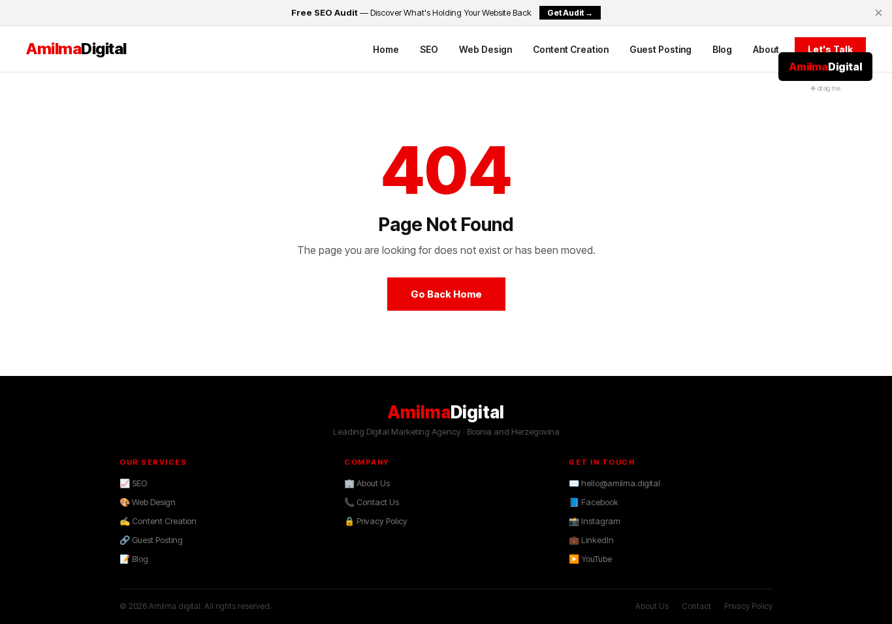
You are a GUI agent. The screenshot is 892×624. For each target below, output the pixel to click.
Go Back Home (446, 294)
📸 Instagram (594, 521)
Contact (696, 606)
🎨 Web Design (147, 502)
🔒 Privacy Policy (375, 521)
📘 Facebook (593, 502)
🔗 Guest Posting (151, 540)
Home (386, 49)
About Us (652, 606)
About (766, 49)
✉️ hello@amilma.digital (614, 483)
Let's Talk (830, 49)
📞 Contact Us (371, 502)
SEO (429, 49)
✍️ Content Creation (158, 521)
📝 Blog (133, 559)
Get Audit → (570, 13)
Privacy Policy (748, 606)
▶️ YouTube (590, 559)
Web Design (485, 49)
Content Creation (571, 49)
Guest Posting (660, 49)
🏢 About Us (367, 483)
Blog (722, 49)
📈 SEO (133, 483)
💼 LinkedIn (591, 540)
